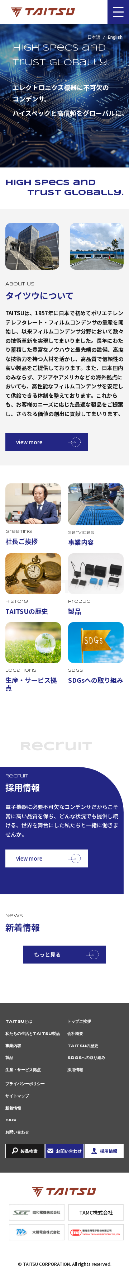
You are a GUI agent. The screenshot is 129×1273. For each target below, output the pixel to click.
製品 (9, 1058)
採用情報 (75, 1070)
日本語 (93, 37)
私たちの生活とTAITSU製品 (32, 1034)
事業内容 (13, 1046)
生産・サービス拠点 (23, 1070)
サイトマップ (17, 1096)
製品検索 (29, 1151)
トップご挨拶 (79, 1021)
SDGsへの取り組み (86, 1058)
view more (29, 442)
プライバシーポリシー (25, 1084)
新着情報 (13, 1108)
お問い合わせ (17, 1132)
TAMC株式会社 (96, 1212)
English (115, 37)
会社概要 (75, 1034)
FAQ (10, 1120)
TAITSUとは (18, 1021)
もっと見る (47, 954)
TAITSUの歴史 (82, 1046)
